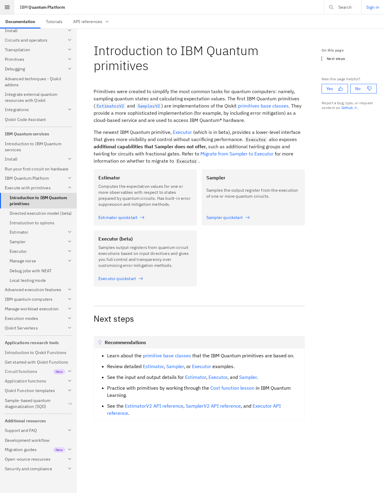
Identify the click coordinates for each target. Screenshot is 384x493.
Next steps (336, 58)
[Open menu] (7, 7)
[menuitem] (20, 21)
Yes (329, 88)
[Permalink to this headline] (153, 65)
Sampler (175, 366)
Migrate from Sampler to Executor (237, 154)
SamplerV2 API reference (213, 406)
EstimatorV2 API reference (154, 406)
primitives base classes (263, 106)
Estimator (153, 366)
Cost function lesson (232, 388)
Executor (182, 132)
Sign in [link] (372, 7)
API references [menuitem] (87, 21)
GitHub (347, 107)
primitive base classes (167, 356)
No (358, 88)
